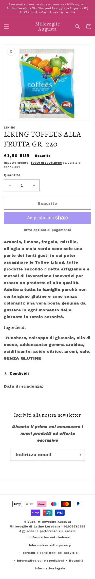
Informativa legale (50, 568)
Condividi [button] (19, 373)
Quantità (12, 175)
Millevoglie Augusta (54, 521)
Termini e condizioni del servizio (50, 552)
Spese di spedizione (46, 162)
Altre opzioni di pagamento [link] (47, 230)
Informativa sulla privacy (50, 545)
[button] (6, 26)
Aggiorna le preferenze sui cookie (47, 531)
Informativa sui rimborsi (49, 537)
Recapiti (76, 560)
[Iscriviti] (79, 455)
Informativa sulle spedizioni (40, 560)
